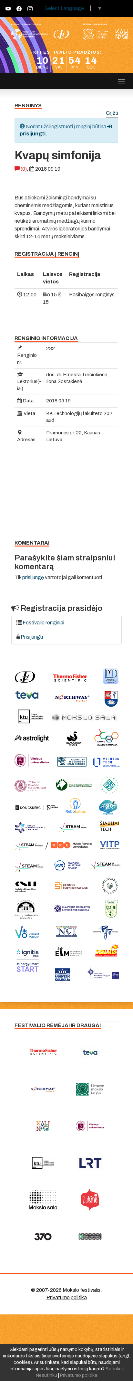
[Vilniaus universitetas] (90, 1126)
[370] (43, 1236)
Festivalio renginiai (43, 622)
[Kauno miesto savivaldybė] (43, 1126)
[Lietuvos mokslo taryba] (90, 1089)
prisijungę (33, 577)
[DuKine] (90, 1199)
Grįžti (112, 113)
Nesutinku (46, 1375)
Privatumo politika (66, 1297)
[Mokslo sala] (43, 1199)
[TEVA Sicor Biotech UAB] (90, 1052)
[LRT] (90, 1163)
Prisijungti (32, 637)
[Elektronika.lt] (90, 1236)
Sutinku (114, 1368)
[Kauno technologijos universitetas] (43, 1163)
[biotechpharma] (43, 1089)
